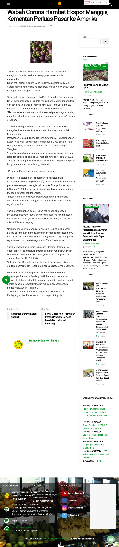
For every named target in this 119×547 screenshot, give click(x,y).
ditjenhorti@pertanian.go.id (24, 527)
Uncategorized (39, 26)
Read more (90, 114)
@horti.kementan (75, 508)
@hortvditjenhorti (75, 493)
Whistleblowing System (43, 514)
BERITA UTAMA (26, 26)
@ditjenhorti (73, 515)
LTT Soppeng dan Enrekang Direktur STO (95, 444)
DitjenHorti (72, 500)
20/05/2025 (101, 164)
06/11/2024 (101, 184)
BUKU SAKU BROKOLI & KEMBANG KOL (102, 158)
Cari (84, 37)
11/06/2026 (88, 95)
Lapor (35, 504)
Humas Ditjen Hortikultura (44, 340)
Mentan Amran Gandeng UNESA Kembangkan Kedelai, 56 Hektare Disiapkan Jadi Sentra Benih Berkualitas (102, 321)
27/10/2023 (12, 26)
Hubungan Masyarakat (93, 92)
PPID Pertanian (40, 498)
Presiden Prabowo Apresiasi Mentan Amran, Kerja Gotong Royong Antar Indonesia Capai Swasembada (95, 233)
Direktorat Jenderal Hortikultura (55, 539)
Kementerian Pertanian (43, 491)
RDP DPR (100, 461)
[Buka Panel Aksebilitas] (6, 280)
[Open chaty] (111, 539)
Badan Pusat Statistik (43, 501)
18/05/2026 (101, 134)
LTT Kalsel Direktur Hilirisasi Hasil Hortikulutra (96, 454)
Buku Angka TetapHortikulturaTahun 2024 (105, 143)
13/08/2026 (101, 305)
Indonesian (95, 2)
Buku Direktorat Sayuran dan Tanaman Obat (96, 66)
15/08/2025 (101, 149)
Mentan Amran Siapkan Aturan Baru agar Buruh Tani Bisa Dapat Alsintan (102, 375)
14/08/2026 (88, 247)
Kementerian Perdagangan (45, 494)
